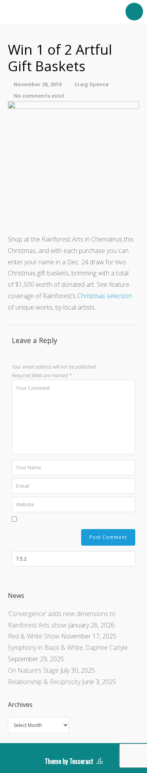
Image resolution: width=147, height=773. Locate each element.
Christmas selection (104, 295)
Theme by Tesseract (69, 761)
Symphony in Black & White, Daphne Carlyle (68, 647)
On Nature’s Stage (33, 670)
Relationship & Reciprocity (44, 681)
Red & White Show (34, 636)
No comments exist (39, 95)
